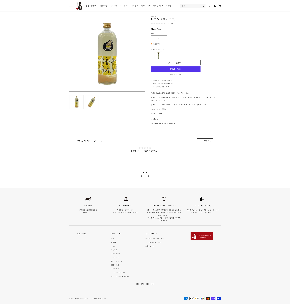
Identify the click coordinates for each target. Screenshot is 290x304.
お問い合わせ (150, 246)
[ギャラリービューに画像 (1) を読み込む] (77, 102)
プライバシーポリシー (153, 242)
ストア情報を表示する (161, 87)
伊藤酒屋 (77, 299)
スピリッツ (115, 257)
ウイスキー (115, 250)
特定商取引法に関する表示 (154, 238)
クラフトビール (116, 269)
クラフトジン (115, 254)
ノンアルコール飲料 (118, 272)
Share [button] (155, 119)
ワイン (113, 246)
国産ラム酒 (115, 265)
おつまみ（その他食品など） (121, 276)
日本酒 (113, 242)
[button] (70, 5)
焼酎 (112, 238)
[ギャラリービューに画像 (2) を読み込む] (92, 102)
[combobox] (192, 6)
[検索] (202, 6)
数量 (152, 34)
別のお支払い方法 (175, 74)
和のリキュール (116, 261)
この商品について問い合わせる (165, 124)
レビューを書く (204, 140)
